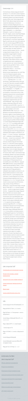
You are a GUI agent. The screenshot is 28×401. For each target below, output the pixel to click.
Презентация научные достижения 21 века (10, 371)
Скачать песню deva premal (7, 383)
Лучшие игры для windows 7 (7, 366)
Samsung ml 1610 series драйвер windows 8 (13, 279)
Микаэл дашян (6, 289)
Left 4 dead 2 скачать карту (7, 391)
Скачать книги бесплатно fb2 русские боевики (11, 379)
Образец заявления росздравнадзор (9, 363)
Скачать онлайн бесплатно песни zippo (11, 293)
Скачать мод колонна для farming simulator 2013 (12, 375)
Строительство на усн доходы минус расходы (13, 270)
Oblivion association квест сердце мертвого (11, 387)
